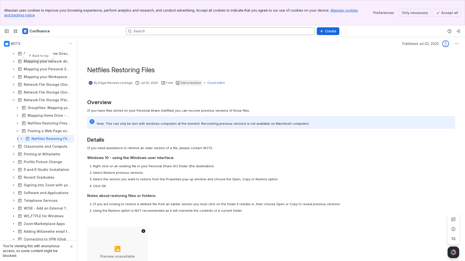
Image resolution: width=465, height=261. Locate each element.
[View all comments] (453, 219)
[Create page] (453, 239)
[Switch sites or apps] (15, 31)
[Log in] (458, 31)
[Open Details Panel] (453, 229)
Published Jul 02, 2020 (420, 44)
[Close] (71, 246)
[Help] (449, 31)
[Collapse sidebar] (7, 31)
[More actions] (70, 44)
